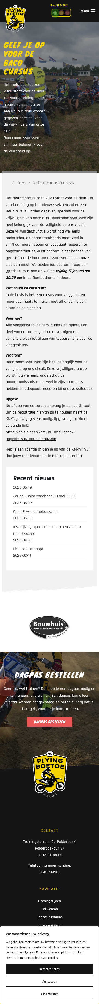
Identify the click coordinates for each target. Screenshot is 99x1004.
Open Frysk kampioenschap (36, 515)
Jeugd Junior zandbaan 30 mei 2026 (44, 499)
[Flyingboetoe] (15, 11)
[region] (49, 965)
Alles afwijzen (49, 994)
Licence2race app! (28, 552)
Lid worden (49, 909)
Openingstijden (49, 901)
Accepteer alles (49, 969)
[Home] (8, 183)
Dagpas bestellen (50, 917)
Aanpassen (49, 982)
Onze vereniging (49, 925)
